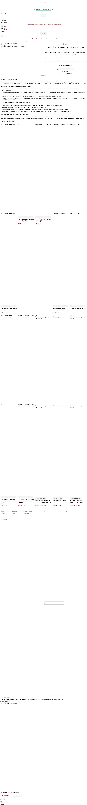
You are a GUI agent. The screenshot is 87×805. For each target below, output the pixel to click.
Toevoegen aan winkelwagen (65, 65)
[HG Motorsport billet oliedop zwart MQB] (43, 168)
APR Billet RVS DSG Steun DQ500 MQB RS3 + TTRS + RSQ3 (26, 501)
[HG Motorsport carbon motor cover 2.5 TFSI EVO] (61, 168)
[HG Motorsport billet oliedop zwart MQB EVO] (26, 168)
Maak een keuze (17, 795)
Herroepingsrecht (26, 518)
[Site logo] (3, 13)
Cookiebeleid (4, 517)
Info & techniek (4, 22)
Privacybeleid (4, 519)
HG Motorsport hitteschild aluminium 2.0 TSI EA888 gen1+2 (8, 501)
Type (46, 58)
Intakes (9, 41)
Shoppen (43, 33)
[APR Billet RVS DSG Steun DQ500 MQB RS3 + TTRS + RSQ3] (26, 359)
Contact (2, 511)
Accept (6, 701)
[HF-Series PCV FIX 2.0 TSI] (78, 168)
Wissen (57, 60)
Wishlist (13, 513)
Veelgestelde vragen (27, 513)
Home (2, 41)
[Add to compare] (2, 303)
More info (2, 701)
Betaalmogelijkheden (27, 515)
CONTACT (3, 6)
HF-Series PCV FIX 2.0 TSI (78, 308)
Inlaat (6, 41)
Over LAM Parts (15, 518)
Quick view (5, 303)
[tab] (43, 76)
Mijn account (14, 511)
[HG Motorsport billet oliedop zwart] (9, 168)
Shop (43, 15)
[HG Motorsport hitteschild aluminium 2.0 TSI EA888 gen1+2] (9, 359)
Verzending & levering (27, 511)
